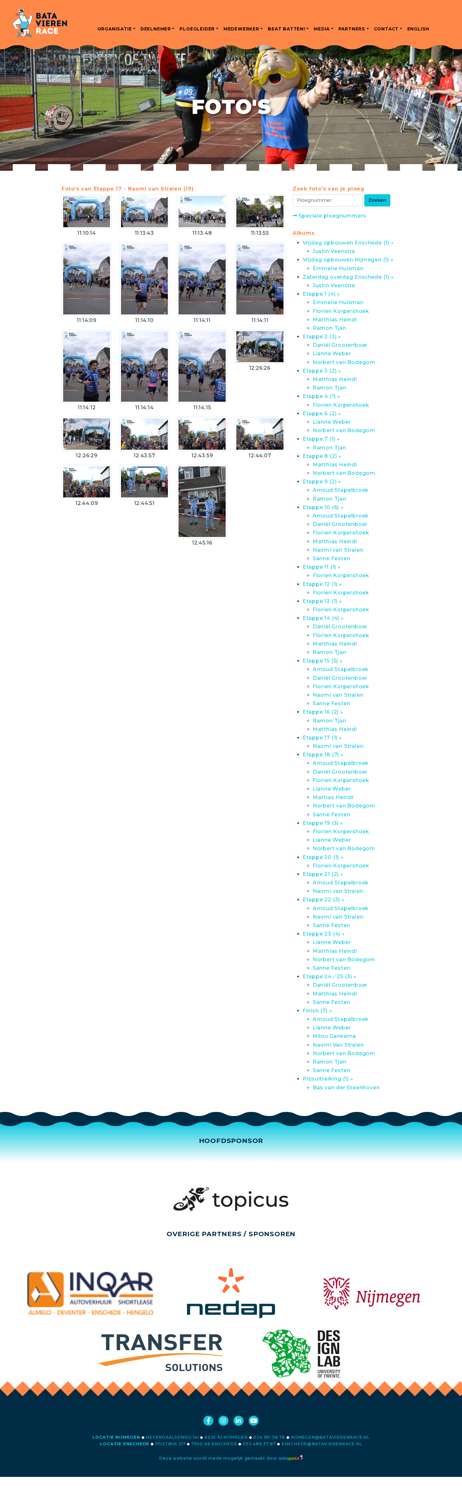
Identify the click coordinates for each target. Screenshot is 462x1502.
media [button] (322, 28)
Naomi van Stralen (338, 550)
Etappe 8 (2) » (322, 456)
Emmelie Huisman (338, 268)
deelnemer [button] (155, 28)
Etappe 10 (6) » (323, 507)
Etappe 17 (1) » (322, 738)
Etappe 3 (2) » (322, 371)
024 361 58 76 (269, 1437)
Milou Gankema (334, 1036)
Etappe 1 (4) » (321, 294)
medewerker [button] (241, 28)
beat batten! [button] (286, 28)
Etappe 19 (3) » (323, 823)
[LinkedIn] (239, 1421)
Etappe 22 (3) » (323, 900)
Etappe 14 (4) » (323, 618)
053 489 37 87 (259, 1443)
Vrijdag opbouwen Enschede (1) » (348, 243)
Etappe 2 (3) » (322, 337)
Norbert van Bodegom (344, 362)
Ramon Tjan (329, 328)
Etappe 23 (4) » (324, 934)
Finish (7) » (317, 1011)
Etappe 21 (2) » (323, 874)
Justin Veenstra (334, 251)
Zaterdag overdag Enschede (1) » (348, 277)
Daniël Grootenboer (340, 345)
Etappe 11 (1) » (322, 567)
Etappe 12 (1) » (322, 584)
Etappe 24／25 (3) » (329, 976)
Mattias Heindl (333, 797)
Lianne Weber (332, 354)
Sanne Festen (331, 558)
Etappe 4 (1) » (321, 396)
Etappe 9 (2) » (322, 482)
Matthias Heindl (335, 320)
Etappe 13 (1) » (322, 601)
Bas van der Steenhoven (346, 1088)
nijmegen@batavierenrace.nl (330, 1437)
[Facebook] (208, 1421)
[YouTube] (254, 1421)
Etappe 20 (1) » (323, 857)
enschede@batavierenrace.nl (322, 1443)
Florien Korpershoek (341, 311)
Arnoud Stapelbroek (341, 490)
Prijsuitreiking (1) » (328, 1079)
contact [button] (386, 28)
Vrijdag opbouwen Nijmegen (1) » (348, 260)
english (418, 28)
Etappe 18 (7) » (323, 755)
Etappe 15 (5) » (323, 661)
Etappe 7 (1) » (321, 439)
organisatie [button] (114, 28)
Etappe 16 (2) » (323, 712)
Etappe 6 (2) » (322, 413)
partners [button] (351, 28)
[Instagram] (223, 1421)
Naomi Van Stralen (338, 1045)
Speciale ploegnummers (331, 216)
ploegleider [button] (197, 28)
